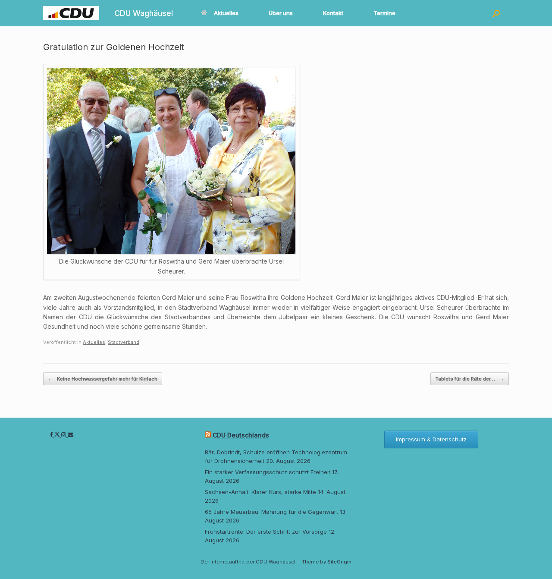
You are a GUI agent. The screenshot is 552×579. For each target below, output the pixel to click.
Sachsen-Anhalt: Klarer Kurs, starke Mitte (260, 491)
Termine (384, 12)
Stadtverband (123, 342)
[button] (496, 13)
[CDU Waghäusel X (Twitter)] (57, 434)
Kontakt (333, 12)
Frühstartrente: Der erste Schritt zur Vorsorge (266, 531)
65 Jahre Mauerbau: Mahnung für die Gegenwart (271, 511)
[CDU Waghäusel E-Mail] (70, 434)
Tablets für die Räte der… (469, 379)
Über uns (281, 12)
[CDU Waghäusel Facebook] (52, 434)
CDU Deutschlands (241, 435)
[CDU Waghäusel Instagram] (64, 434)
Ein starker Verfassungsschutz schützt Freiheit (267, 472)
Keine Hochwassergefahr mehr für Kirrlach (102, 379)
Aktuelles (226, 12)
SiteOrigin (339, 562)
